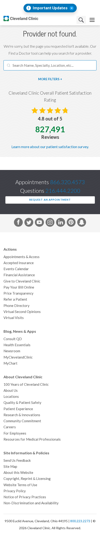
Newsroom (11, 351)
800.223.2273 (80, 521)
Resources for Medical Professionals (32, 439)
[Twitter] (28, 223)
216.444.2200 (62, 190)
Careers (9, 427)
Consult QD (12, 339)
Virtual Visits (13, 318)
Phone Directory (16, 305)
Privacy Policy (14, 491)
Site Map (10, 466)
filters (54, 79)
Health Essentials (16, 345)
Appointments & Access (21, 257)
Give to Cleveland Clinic (21, 281)
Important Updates (50, 8)
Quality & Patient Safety (22, 402)
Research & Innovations (21, 415)
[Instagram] (50, 223)
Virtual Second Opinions (22, 311)
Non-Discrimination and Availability (31, 503)
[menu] (92, 20)
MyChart (10, 363)
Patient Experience (18, 409)
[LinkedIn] (60, 223)
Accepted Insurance (18, 263)
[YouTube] (39, 223)
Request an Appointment (50, 199)
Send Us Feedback (17, 460)
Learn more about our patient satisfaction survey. (50, 146)
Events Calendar (16, 269)
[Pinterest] (71, 223)
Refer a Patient (15, 299)
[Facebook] (18, 223)
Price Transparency (18, 293)
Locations (11, 396)
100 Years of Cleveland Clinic (26, 384)
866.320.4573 (67, 182)
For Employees (14, 433)
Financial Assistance (19, 275)
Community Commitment (22, 421)
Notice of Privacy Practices (24, 497)
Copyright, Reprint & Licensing (27, 478)
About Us (10, 390)
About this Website (18, 472)
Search (81, 20)
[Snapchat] (81, 223)
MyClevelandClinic (18, 357)
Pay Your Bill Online (18, 287)
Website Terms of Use (20, 485)
